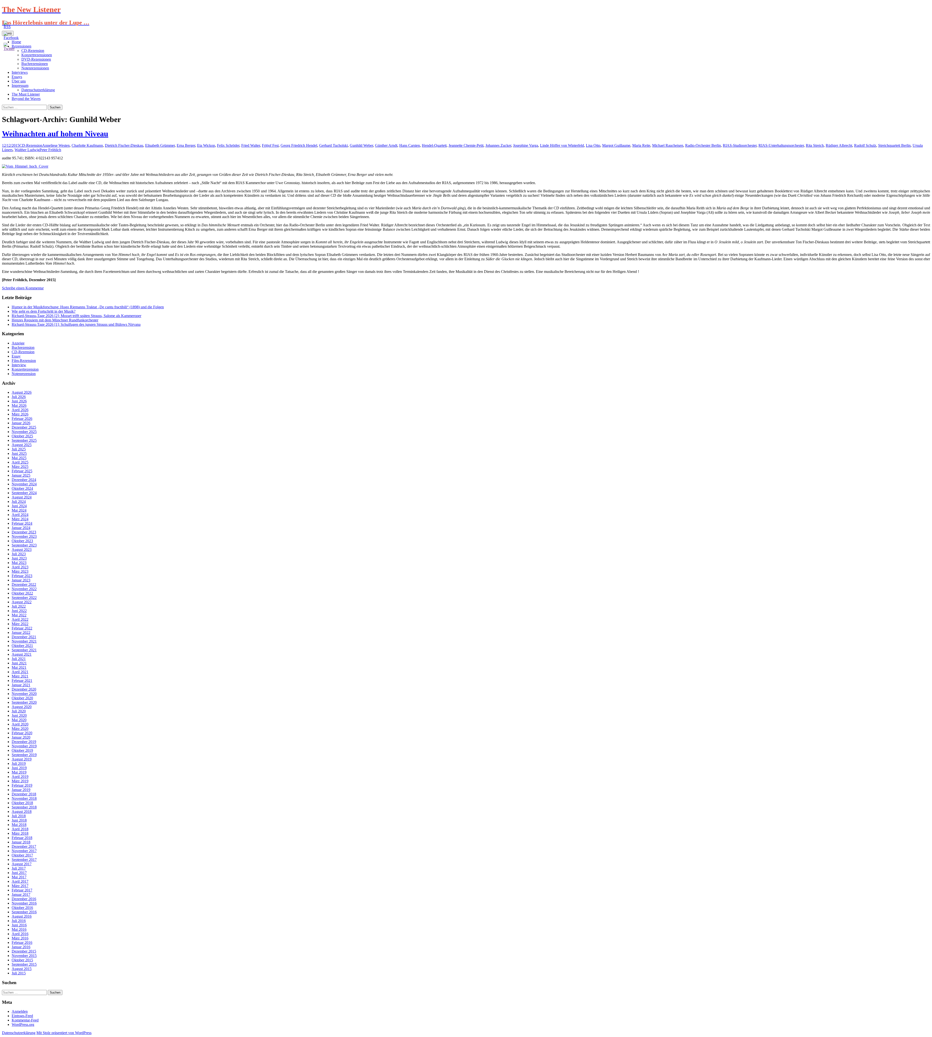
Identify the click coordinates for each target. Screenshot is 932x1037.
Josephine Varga (525, 145)
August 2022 (22, 602)
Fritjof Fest (270, 145)
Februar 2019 (22, 785)
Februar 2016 (22, 942)
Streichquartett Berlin (894, 145)
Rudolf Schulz (865, 145)
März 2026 (20, 414)
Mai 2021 (19, 667)
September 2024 (24, 493)
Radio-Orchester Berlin (703, 145)
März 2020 (20, 729)
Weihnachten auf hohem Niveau (55, 133)
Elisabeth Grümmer (160, 145)
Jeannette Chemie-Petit (466, 145)
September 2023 (24, 545)
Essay (16, 356)
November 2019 (24, 746)
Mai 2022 (19, 615)
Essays (17, 77)
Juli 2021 (19, 659)
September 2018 (24, 807)
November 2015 (24, 956)
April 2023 (20, 567)
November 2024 (24, 484)
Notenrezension (24, 374)
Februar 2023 (22, 576)
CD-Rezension (30, 145)
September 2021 (24, 650)
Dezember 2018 (24, 794)
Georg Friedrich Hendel (299, 145)
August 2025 (22, 445)
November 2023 (24, 536)
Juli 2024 (19, 501)
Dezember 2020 (24, 689)
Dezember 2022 (24, 584)
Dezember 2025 (24, 427)
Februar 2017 (22, 890)
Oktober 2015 (22, 960)
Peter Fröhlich (50, 150)
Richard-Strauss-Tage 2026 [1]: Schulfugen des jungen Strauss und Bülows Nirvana (76, 324)
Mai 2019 (19, 772)
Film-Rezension (24, 361)
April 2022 (20, 619)
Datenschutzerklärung (38, 90)
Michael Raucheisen (667, 145)
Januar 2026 (21, 423)
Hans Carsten (409, 145)
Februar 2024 (22, 523)
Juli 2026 (19, 397)
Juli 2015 (19, 973)
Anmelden (20, 1011)
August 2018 (22, 811)
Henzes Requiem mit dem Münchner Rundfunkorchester (55, 320)
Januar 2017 (21, 894)
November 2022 (24, 589)
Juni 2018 (19, 820)
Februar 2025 (22, 471)
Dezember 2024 (24, 480)
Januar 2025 (21, 475)
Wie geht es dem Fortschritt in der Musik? (43, 311)
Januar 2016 (21, 947)
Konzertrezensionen (36, 55)
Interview (19, 365)
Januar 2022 (21, 632)
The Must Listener (26, 94)
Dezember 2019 (24, 742)
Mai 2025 (19, 458)
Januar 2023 (21, 580)
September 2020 (24, 702)
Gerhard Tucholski (333, 145)
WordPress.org (23, 1024)
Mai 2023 (19, 563)
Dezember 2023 (24, 532)
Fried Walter (250, 145)
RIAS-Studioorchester (740, 145)
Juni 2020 (19, 715)
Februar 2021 (22, 680)
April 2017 (20, 881)
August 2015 (22, 969)
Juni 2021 (19, 663)
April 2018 (20, 829)
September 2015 (24, 964)
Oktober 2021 (22, 646)
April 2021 (20, 672)
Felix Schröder (228, 145)
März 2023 (20, 571)
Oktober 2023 (22, 541)
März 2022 (20, 624)
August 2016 (22, 916)
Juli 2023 (19, 554)
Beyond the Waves (26, 99)
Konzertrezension (25, 369)
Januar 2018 (21, 842)
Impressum (20, 85)
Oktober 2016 (22, 908)
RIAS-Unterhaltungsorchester (781, 145)
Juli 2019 (19, 763)
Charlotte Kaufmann (87, 145)
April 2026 (20, 410)
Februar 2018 (22, 838)
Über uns (19, 81)
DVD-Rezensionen (36, 59)
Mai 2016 (19, 929)
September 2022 (24, 598)
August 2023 (22, 549)
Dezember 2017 (24, 846)
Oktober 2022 (22, 593)
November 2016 (24, 903)
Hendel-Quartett (434, 145)
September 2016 (24, 912)
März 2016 (20, 938)
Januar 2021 (21, 685)
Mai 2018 (19, 825)
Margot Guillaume (616, 145)
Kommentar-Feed (25, 1020)
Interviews (20, 72)
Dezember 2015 (24, 951)
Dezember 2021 (24, 637)
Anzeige (18, 343)
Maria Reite (641, 145)
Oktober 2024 (22, 488)
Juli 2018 (19, 816)
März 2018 (20, 833)
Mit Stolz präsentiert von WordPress (64, 1033)
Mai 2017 (19, 877)
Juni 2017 (19, 873)
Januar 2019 (21, 790)
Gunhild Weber (361, 145)
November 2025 (24, 432)
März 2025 (20, 467)
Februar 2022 (22, 628)
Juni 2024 (19, 506)
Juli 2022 (19, 606)
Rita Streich (815, 145)
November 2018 (24, 798)
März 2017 (20, 886)
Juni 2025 (19, 453)
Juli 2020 (19, 711)
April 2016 (20, 934)
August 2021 (22, 654)
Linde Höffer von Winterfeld (562, 145)
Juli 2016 (19, 921)
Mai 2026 (19, 405)
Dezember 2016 (24, 899)
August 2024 (22, 497)
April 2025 (20, 462)
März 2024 (20, 519)
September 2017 (24, 859)
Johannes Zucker (498, 145)
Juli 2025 (19, 449)
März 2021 (20, 676)
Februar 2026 (22, 418)
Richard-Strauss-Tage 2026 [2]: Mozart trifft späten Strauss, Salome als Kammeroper (76, 316)
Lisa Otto (593, 145)
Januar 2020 (21, 737)
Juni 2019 (19, 768)
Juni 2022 (19, 611)
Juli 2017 (19, 868)
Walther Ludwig (27, 150)
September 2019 (24, 755)
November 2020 (24, 694)
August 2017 (22, 864)
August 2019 (22, 759)
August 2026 (22, 392)
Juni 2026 (19, 401)
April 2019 (20, 777)
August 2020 (22, 707)
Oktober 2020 (22, 698)
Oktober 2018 (22, 803)
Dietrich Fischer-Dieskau (124, 145)
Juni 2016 (19, 925)
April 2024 (20, 515)
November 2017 (24, 851)
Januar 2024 (21, 528)
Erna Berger (186, 145)
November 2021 (24, 641)
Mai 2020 (19, 720)
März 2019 (20, 781)
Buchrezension (23, 347)
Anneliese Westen (56, 145)
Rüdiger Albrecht (839, 145)
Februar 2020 (22, 733)
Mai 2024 (19, 510)
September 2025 (24, 440)
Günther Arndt (386, 145)
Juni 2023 (19, 558)
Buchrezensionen (34, 64)
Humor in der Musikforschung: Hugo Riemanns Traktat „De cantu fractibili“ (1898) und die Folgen (88, 307)
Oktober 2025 (22, 436)
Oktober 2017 (22, 855)
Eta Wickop (206, 145)
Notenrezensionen (35, 68)
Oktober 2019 (22, 750)
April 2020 (20, 724)
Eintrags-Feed (22, 1016)
